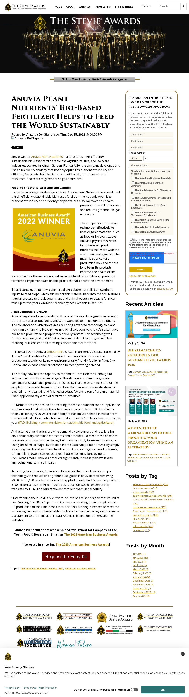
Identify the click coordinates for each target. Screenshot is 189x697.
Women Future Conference (141, 457)
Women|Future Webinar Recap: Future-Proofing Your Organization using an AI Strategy (150, 438)
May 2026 (139, 561)
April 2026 (140, 565)
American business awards (80, 568)
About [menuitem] (70, 6)
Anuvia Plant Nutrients (47, 157)
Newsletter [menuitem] (103, 6)
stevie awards (143, 492)
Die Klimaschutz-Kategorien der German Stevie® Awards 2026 (149, 357)
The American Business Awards (38, 568)
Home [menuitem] (58, 6)
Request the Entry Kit (66, 556)
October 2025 (142, 588)
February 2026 (142, 573)
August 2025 (141, 596)
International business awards (152, 495)
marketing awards (145, 515)
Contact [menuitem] (146, 6)
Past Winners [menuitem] (124, 6)
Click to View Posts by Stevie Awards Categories (94, 79)
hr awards (141, 530)
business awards (145, 488)
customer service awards (149, 507)
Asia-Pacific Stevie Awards (150, 511)
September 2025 (144, 592)
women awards (144, 522)
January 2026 (141, 577)
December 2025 (143, 580)
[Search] (183, 6)
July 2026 (139, 554)
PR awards (141, 518)
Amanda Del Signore (40, 134)
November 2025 (143, 584)
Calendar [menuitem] (85, 6)
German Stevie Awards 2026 (141, 375)
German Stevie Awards (144, 371)
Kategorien (162, 371)
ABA (60, 568)
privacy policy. (165, 289)
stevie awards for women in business (151, 454)
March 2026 (140, 569)
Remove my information (142, 276)
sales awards (143, 526)
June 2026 (140, 557)
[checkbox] (151, 205)
